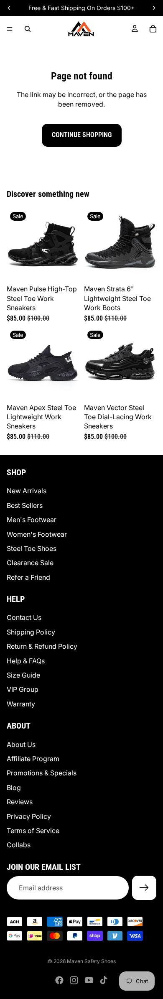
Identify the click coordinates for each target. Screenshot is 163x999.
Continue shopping (82, 135)
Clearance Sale (30, 562)
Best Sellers (25, 505)
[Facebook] (59, 980)
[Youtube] (89, 980)
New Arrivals (26, 491)
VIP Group (22, 689)
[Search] (27, 29)
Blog (14, 787)
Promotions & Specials (41, 773)
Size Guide (23, 675)
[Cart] (153, 29)
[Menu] (9, 28)
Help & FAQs (26, 660)
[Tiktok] (104, 980)
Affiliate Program (33, 758)
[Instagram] (74, 980)
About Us (21, 744)
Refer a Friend (28, 577)
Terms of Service (33, 830)
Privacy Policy (29, 816)
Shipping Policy (31, 632)
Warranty (21, 703)
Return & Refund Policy (42, 646)
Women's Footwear (37, 534)
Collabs (19, 845)
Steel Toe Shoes (31, 548)
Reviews (20, 802)
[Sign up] (144, 888)
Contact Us (24, 617)
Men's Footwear (31, 519)
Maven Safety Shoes (91, 961)
